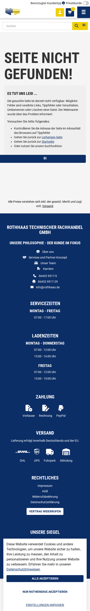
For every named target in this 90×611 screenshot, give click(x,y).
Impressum (45, 485)
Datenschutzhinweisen (23, 569)
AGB (45, 491)
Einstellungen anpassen (45, 605)
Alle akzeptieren (45, 578)
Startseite (48, 141)
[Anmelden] (60, 12)
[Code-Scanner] (84, 26)
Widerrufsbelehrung (45, 496)
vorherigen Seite (52, 137)
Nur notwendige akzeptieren (45, 591)
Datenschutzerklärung (45, 502)
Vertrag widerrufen (45, 511)
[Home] (13, 12)
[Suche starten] (76, 26)
